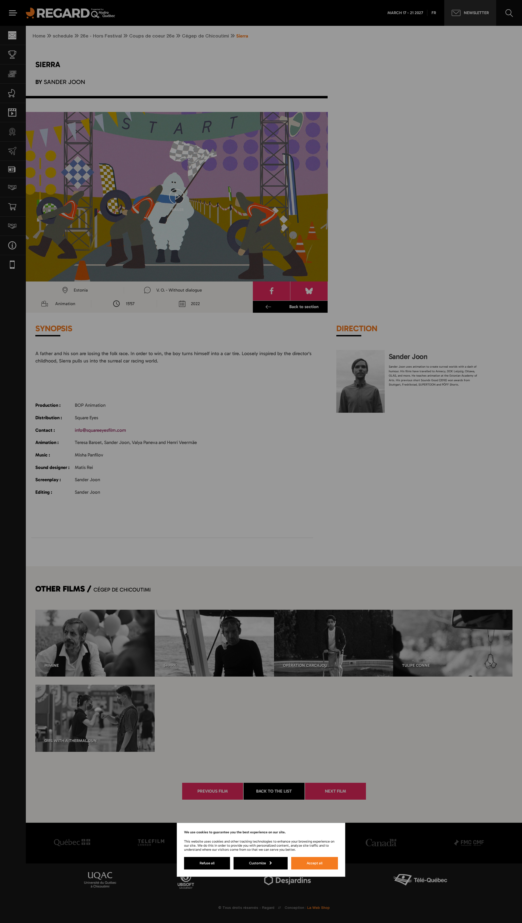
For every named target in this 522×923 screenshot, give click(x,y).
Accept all (314, 863)
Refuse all (207, 863)
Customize (257, 863)
